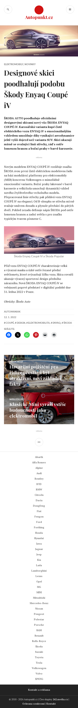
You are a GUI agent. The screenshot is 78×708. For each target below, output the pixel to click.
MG (39, 587)
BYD (39, 484)
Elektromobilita (39, 323)
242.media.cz (60, 699)
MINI (39, 592)
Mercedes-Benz (39, 603)
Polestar (39, 619)
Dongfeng (39, 505)
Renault (39, 635)
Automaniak (12, 312)
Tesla (39, 662)
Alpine (39, 467)
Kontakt (51, 703)
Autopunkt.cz (39, 17)
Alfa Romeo (39, 462)
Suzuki (39, 652)
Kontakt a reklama (39, 689)
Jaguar (39, 549)
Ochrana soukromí (33, 703)
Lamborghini (39, 570)
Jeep (39, 554)
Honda (39, 532)
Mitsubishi (39, 597)
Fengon (39, 516)
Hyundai (39, 538)
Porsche (39, 624)
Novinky (30, 64)
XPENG (39, 679)
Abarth (39, 457)
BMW (39, 489)
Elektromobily (13, 64)
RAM (39, 630)
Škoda (67, 323)
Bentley (39, 478)
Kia (39, 559)
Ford (39, 522)
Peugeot (39, 614)
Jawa (39, 543)
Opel (39, 581)
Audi (39, 473)
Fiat (39, 511)
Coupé (10, 323)
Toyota (39, 657)
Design (21, 323)
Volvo (39, 673)
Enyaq (57, 323)
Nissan (39, 608)
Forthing (39, 527)
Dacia (39, 500)
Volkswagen (39, 668)
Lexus (39, 576)
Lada (39, 565)
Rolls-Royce (39, 641)
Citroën (39, 495)
